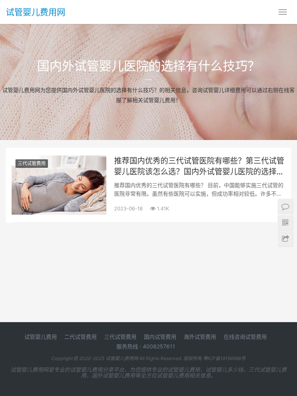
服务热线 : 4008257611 (145, 346)
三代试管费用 (32, 163)
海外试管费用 (200, 336)
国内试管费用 (160, 336)
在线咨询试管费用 (245, 336)
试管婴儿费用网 (35, 12)
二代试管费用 (80, 336)
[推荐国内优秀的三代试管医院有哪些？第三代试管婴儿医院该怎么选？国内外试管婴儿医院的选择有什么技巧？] (59, 160)
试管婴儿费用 (40, 336)
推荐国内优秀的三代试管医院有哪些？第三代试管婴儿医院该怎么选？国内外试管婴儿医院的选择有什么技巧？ (199, 166)
